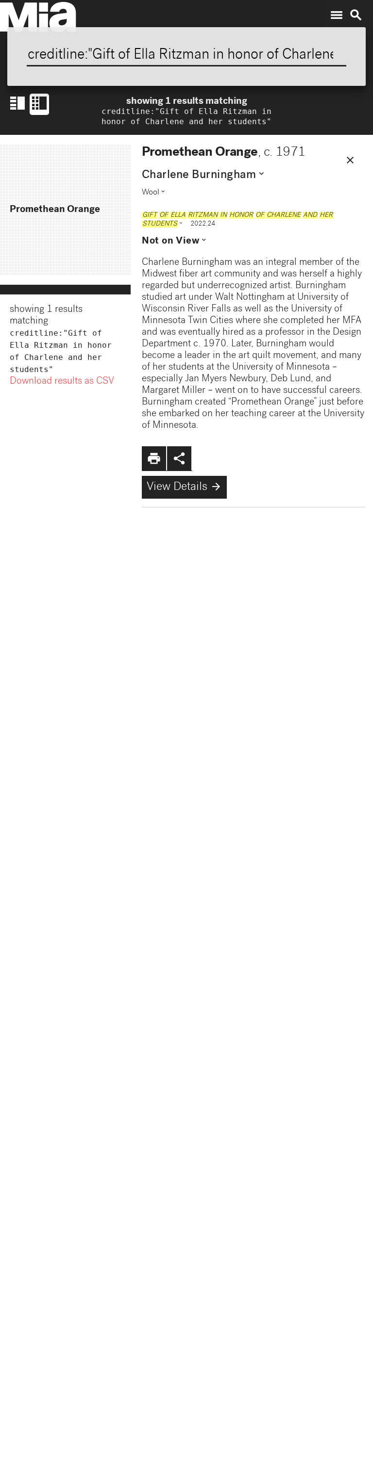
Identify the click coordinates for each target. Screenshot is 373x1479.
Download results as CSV (62, 382)
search (356, 15)
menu (336, 15)
